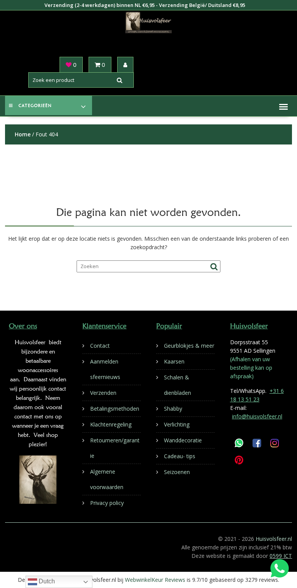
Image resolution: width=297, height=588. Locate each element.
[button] (283, 106)
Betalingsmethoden (114, 408)
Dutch (46, 581)
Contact (100, 345)
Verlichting (176, 424)
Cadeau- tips (179, 456)
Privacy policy (107, 502)
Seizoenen (177, 472)
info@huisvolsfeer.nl (257, 416)
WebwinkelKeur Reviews (155, 579)
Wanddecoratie (183, 440)
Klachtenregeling (110, 424)
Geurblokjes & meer (189, 345)
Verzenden (103, 392)
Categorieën (35, 105)
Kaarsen (174, 361)
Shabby (173, 408)
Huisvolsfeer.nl (274, 538)
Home (23, 134)
